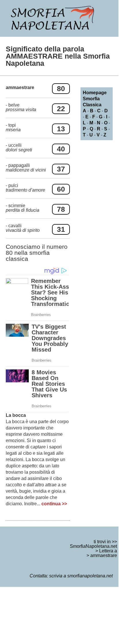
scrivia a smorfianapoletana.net (81, 575)
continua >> (54, 503)
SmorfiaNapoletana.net (93, 546)
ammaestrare (103, 555)
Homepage (95, 92)
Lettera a (108, 550)
